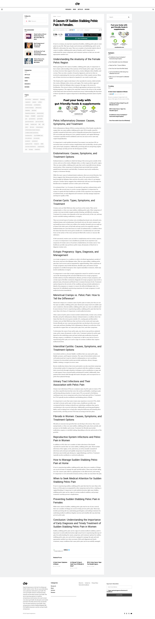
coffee (40, 102)
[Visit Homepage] (77, 3)
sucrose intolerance (30, 146)
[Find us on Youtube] (131, 613)
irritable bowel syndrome (31, 132)
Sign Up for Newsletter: (113, 583)
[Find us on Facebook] (124, 613)
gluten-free (40, 116)
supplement (41, 146)
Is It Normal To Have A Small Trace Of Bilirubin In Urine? (77, 564)
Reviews (87, 9)
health (27, 124)
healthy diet (34, 124)
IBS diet (32, 127)
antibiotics (35, 99)
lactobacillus (28, 135)
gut (26, 118)
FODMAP (33, 116)
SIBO (42, 143)
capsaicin (27, 102)
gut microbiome (29, 121)
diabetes (27, 110)
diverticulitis (40, 113)
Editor (71, 30)
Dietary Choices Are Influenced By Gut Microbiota (39, 60)
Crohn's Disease (29, 107)
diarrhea (34, 110)
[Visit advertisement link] (77, 106)
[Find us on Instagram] (126, 613)
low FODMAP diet (38, 135)
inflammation (39, 127)
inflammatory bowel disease (32, 129)
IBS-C (26, 127)
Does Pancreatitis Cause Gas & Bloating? (118, 62)
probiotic (27, 141)
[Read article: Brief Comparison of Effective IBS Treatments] (29, 45)
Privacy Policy (95, 583)
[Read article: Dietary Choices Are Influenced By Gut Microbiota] (29, 61)
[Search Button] (153, 9)
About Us (81, 583)
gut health (39, 118)
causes (34, 102)
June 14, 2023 (80, 30)
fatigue (27, 116)
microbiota (36, 138)
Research (68, 9)
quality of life (28, 143)
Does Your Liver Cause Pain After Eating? (118, 68)
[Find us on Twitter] (129, 613)
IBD (39, 124)
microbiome (28, 138)
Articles (80, 9)
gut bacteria (32, 118)
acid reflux (28, 99)
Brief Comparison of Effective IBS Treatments (39, 45)
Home (54, 16)
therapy (31, 149)
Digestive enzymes (30, 113)
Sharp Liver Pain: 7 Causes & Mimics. (117, 65)
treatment (37, 149)
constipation (37, 104)
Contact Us (87, 583)
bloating (42, 99)
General (59, 16)
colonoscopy (28, 104)
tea (26, 149)
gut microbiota (39, 121)
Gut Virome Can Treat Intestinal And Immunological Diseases (40, 52)
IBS (43, 124)
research (36, 143)
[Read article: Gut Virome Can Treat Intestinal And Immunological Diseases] (29, 53)
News (74, 9)
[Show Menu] (2, 9)
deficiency (38, 107)
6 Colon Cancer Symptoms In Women (118, 91)
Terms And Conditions (84, 585)
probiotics (34, 141)
